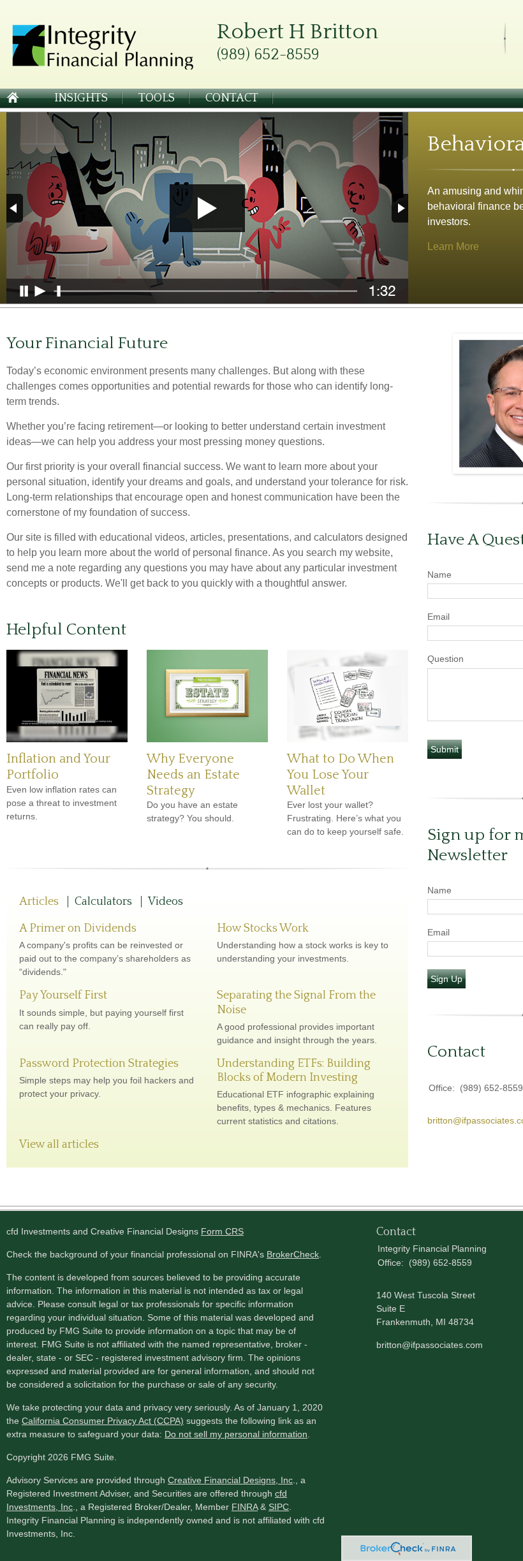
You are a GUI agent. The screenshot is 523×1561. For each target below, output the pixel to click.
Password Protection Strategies (99, 1063)
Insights (81, 98)
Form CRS (222, 1231)
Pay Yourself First (63, 995)
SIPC (279, 1507)
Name (439, 574)
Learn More (453, 246)
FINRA (245, 1507)
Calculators (103, 901)
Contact (231, 98)
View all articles (59, 1144)
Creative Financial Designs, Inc (230, 1480)
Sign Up (446, 979)
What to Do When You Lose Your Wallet (340, 774)
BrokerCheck (293, 1254)
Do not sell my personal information (236, 1434)
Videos (165, 901)
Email (438, 617)
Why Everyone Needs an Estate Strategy (193, 774)
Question (445, 659)
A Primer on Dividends (77, 928)
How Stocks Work (263, 928)
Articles (39, 901)
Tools (156, 98)
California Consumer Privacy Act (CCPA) (103, 1421)
